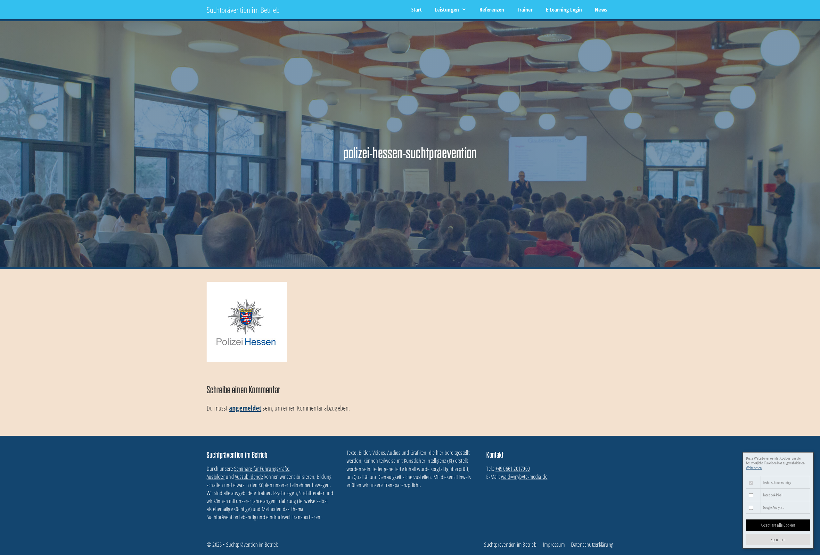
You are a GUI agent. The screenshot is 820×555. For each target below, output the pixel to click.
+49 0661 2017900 (513, 468)
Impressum (554, 544)
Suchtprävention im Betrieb (243, 9)
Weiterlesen (754, 467)
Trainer (525, 9)
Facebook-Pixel (773, 495)
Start (416, 9)
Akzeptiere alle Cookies (778, 525)
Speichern (778, 539)
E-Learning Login (564, 9)
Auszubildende (249, 476)
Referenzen (492, 9)
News (601, 9)
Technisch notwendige (777, 482)
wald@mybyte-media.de (524, 476)
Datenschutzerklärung (592, 544)
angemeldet (245, 408)
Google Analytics (773, 507)
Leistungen (447, 9)
